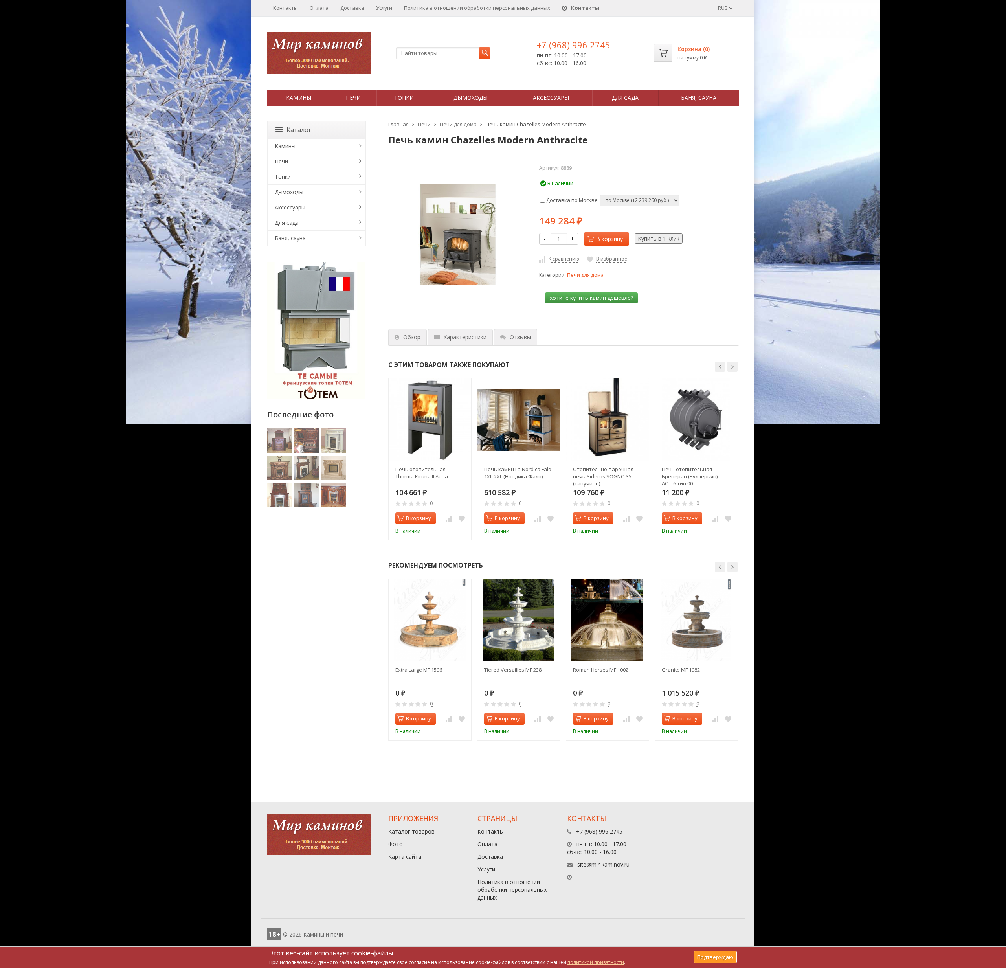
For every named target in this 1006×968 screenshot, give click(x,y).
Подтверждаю (715, 957)
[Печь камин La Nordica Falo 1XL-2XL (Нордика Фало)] (518, 419)
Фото (395, 844)
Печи (353, 97)
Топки (404, 97)
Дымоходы (470, 97)
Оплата (319, 7)
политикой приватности (595, 962)
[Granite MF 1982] (696, 620)
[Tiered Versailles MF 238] (518, 620)
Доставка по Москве (571, 200)
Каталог (298, 129)
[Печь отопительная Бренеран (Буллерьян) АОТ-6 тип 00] (696, 419)
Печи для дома (458, 124)
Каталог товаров (411, 831)
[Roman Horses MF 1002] (607, 620)
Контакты (285, 7)
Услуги (384, 7)
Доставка (352, 7)
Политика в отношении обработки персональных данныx (477, 7)
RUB (723, 7)
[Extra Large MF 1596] (430, 620)
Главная (398, 124)
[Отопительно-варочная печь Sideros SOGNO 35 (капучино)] (607, 419)
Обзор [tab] (411, 337)
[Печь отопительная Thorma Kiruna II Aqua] (430, 419)
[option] (430, 459)
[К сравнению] (448, 518)
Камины (298, 97)
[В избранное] (461, 518)
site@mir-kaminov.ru (603, 864)
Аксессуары (551, 97)
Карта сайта (404, 856)
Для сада (625, 97)
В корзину (609, 238)
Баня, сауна (698, 97)
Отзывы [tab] (520, 337)
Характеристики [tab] (465, 337)
